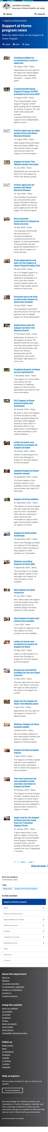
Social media (7, 1027)
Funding (7, 931)
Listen (7, 44)
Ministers (6, 981)
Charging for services (11, 937)
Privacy (5, 1021)
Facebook (6, 1055)
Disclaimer (6, 1018)
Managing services (10, 943)
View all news (38, 865)
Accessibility (7, 1011)
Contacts (7, 960)
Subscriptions (7, 1030)
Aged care (7, 888)
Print (17, 44)
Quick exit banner (9, 1024)
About (6, 908)
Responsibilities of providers (14, 919)
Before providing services (13, 914)
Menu (9, 14)
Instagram (6, 1067)
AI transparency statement (13, 987)
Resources (7, 955)
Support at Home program (15, 20)
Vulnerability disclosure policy (14, 1033)
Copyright (6, 1015)
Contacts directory (10, 996)
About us (6, 977)
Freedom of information (12, 990)
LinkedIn (5, 1058)
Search (41, 14)
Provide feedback (12, 1090)
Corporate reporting (10, 984)
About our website (10, 1008)
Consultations (8, 1052)
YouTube (5, 1064)
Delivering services (10, 925)
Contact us (6, 993)
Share (27, 44)
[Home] (24, 6)
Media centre (7, 1045)
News (6, 949)
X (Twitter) (6, 1061)
